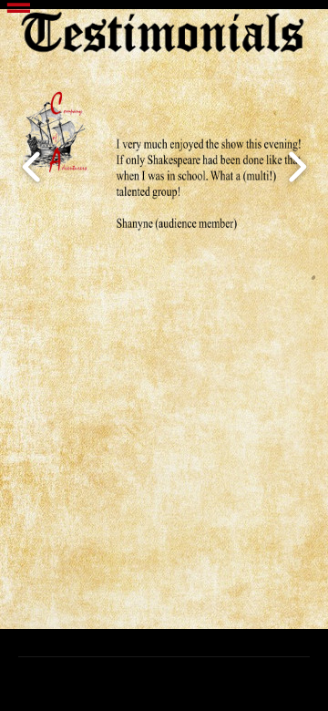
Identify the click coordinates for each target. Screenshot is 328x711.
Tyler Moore (195, 681)
